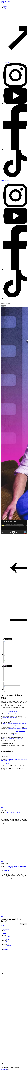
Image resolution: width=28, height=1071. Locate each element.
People (5, 6)
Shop (4, 930)
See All (2, 754)
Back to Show (12, 586)
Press (7, 943)
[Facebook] (15, 149)
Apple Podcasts (9, 936)
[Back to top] (8, 1069)
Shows (5, 4)
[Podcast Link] (7, 640)
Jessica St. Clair (7, 870)
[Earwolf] (3, 2)
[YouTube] (15, 103)
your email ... (4, 924)
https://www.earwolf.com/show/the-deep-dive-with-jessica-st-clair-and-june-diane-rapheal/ (13, 724)
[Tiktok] (15, 176)
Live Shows (6, 929)
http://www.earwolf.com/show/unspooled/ (17, 728)
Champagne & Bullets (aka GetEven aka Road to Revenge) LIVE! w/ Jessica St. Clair (13, 867)
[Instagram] (15, 86)
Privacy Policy (4, 1069)
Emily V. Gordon (7, 817)
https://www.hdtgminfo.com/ (8, 709)
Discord (8, 946)
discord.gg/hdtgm (13, 711)
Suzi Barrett (6, 763)
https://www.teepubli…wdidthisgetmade (11, 734)
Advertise (8, 945)
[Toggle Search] (14, 180)
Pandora (8, 938)
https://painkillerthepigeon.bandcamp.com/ (12, 738)
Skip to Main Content (5, 1)
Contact (5, 8)
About (4, 7)
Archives (8, 939)
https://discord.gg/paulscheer (14, 713)
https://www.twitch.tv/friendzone (8, 717)
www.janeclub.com (20, 731)
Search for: (3, 302)
